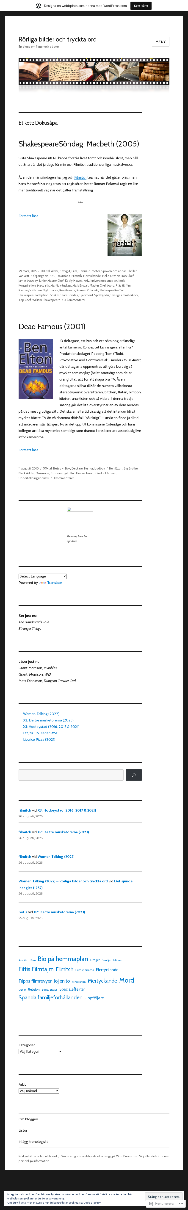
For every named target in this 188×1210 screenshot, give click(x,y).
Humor (88, 468)
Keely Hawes (73, 280)
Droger (95, 960)
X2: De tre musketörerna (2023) (48, 720)
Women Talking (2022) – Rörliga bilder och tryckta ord (63, 881)
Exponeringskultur (63, 473)
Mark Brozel (80, 285)
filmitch (25, 810)
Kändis (99, 473)
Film (74, 271)
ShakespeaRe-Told (112, 290)
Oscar (22, 989)
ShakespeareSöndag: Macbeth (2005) (79, 143)
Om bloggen (28, 1119)
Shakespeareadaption (34, 295)
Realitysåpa (67, 290)
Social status (49, 989)
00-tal (45, 271)
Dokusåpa (63, 276)
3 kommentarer (63, 478)
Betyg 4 (65, 271)
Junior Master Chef (51, 280)
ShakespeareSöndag (64, 295)
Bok (67, 468)
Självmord (86, 295)
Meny (160, 42)
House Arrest (85, 473)
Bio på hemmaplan (63, 959)
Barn (33, 960)
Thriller (132, 271)
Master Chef (98, 285)
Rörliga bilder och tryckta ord (58, 39)
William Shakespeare (46, 300)
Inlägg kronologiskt (33, 1141)
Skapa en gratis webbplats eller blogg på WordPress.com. (99, 1156)
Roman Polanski (87, 290)
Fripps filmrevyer (35, 981)
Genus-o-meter (89, 271)
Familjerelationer (112, 960)
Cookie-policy (92, 1202)
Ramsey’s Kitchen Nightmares (38, 290)
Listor (23, 1130)
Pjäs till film (123, 285)
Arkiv (22, 1084)
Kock (122, 280)
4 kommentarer (74, 300)
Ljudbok (99, 468)
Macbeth (43, 285)
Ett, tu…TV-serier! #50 (40, 733)
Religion (34, 989)
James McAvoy (28, 280)
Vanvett (24, 276)
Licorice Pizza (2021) (39, 739)
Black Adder (26, 473)
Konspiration (27, 285)
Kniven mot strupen (104, 280)
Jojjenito (62, 981)
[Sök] (134, 775)
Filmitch (80, 177)
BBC (52, 276)
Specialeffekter (72, 989)
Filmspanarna (84, 970)
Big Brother (131, 468)
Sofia (23, 912)
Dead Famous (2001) (52, 326)
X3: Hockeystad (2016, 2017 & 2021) (51, 726)
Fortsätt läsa (28, 216)
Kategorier (27, 1045)
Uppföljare (94, 997)
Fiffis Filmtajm (36, 969)
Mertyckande (102, 981)
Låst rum (110, 473)
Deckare (77, 468)
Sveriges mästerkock (124, 295)
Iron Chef (128, 276)
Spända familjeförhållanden (51, 997)
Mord (110, 285)
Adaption (23, 960)
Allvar (54, 271)
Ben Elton (115, 468)
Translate (54, 582)
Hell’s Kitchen (111, 276)
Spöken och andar (113, 271)
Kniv (86, 280)
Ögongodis (40, 276)
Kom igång (141, 5)
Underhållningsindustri (34, 478)
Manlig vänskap (60, 285)
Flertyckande (92, 276)
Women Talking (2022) (41, 714)
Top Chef (25, 300)
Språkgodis (101, 295)
